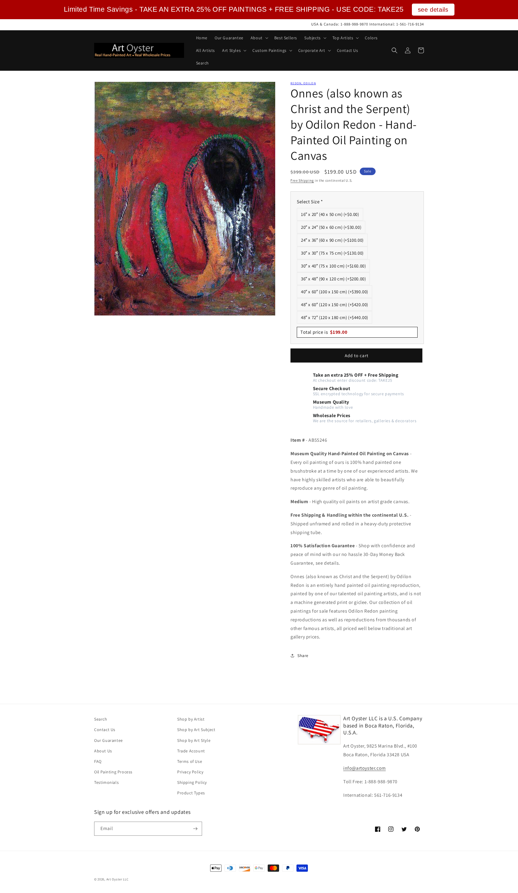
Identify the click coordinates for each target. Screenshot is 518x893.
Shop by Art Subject (196, 729)
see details (433, 9)
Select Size (310, 202)
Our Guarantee (108, 740)
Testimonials (106, 782)
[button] (259, 37)
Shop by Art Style (193, 740)
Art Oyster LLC (117, 879)
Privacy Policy (190, 772)
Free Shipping (302, 180)
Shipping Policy (192, 782)
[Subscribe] (195, 829)
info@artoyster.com (364, 768)
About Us (103, 751)
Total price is (323, 332)
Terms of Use (189, 761)
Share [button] (302, 655)
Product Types (191, 793)
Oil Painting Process (113, 772)
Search (100, 719)
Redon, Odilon (303, 83)
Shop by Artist (190, 719)
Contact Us (104, 729)
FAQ (98, 761)
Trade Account (191, 751)
